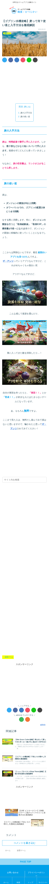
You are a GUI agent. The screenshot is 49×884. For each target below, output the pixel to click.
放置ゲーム (9, 657)
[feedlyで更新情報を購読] (21, 719)
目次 (21, 106)
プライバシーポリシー (36, 874)
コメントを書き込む (24, 843)
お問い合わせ (13, 872)
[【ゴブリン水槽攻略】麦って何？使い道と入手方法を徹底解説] (16, 60)
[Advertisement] (24, 82)
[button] (44, 480)
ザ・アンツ (8, 261)
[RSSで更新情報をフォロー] (27, 719)
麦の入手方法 (26, 113)
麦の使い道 (25, 116)
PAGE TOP (25, 862)
